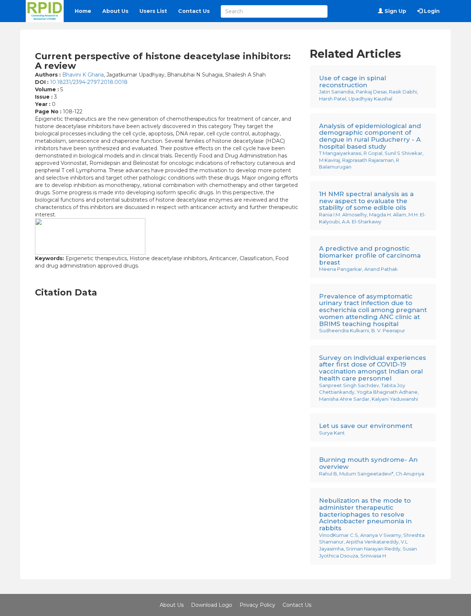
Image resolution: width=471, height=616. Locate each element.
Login (431, 11)
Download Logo (211, 605)
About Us (115, 11)
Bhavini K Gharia (83, 74)
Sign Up (394, 11)
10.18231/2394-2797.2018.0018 (89, 82)
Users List (153, 11)
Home (83, 11)
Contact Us (194, 11)
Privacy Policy (257, 605)
